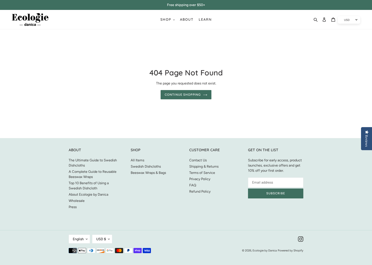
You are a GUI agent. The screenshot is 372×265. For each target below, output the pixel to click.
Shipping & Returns (204, 166)
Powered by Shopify (290, 250)
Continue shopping (183, 95)
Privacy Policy (199, 179)
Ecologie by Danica (265, 250)
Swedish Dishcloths (146, 166)
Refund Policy (200, 191)
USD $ (101, 239)
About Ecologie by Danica (88, 194)
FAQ (192, 185)
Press (73, 207)
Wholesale (77, 201)
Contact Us (198, 160)
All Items (137, 160)
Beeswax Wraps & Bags (148, 173)
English (78, 239)
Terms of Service (202, 173)
